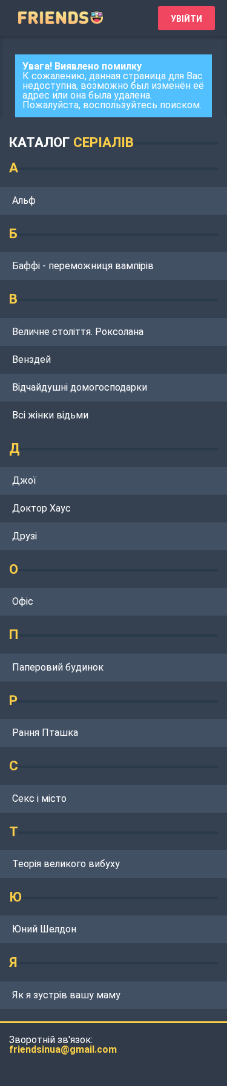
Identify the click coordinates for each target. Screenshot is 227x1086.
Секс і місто (39, 798)
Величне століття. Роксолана (77, 331)
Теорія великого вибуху (66, 864)
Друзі (24, 536)
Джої (24, 480)
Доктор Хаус (41, 508)
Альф (24, 200)
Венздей (31, 359)
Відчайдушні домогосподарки (79, 387)
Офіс (22, 601)
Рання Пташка (45, 732)
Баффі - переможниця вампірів (83, 266)
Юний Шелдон (44, 929)
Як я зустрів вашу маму (66, 995)
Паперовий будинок (58, 667)
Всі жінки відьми (50, 415)
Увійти (186, 19)
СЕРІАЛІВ (103, 142)
